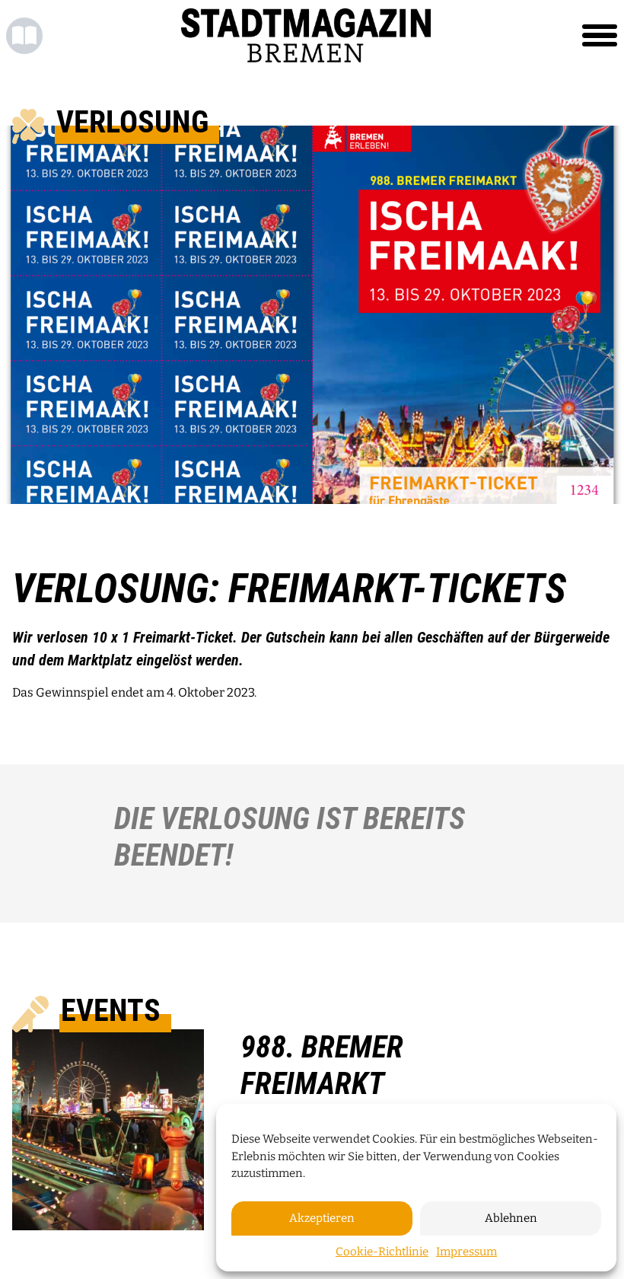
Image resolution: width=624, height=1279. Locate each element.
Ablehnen (511, 1218)
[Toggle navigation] (599, 36)
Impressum (466, 1251)
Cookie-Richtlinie (382, 1251)
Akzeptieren (322, 1218)
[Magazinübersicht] (24, 36)
